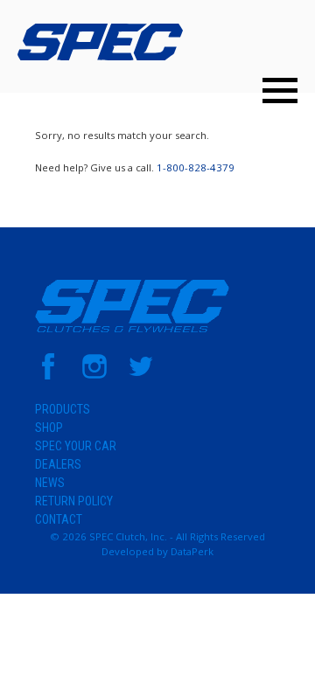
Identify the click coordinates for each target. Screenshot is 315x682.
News (50, 483)
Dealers (58, 464)
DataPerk (192, 551)
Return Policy (74, 501)
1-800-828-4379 (195, 167)
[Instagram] (94, 375)
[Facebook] (48, 375)
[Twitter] (141, 375)
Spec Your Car (75, 446)
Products (62, 409)
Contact (58, 519)
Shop (49, 428)
